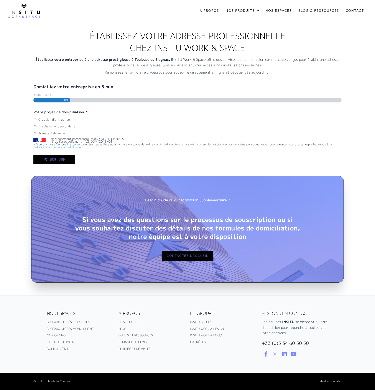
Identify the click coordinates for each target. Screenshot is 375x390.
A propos (129, 313)
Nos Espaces (61, 313)
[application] (257, 10)
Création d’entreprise (54, 119)
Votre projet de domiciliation (60, 112)
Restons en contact (286, 313)
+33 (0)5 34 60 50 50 (285, 343)
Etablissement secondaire (57, 126)
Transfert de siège (51, 133)
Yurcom (65, 381)
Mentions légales (330, 381)
